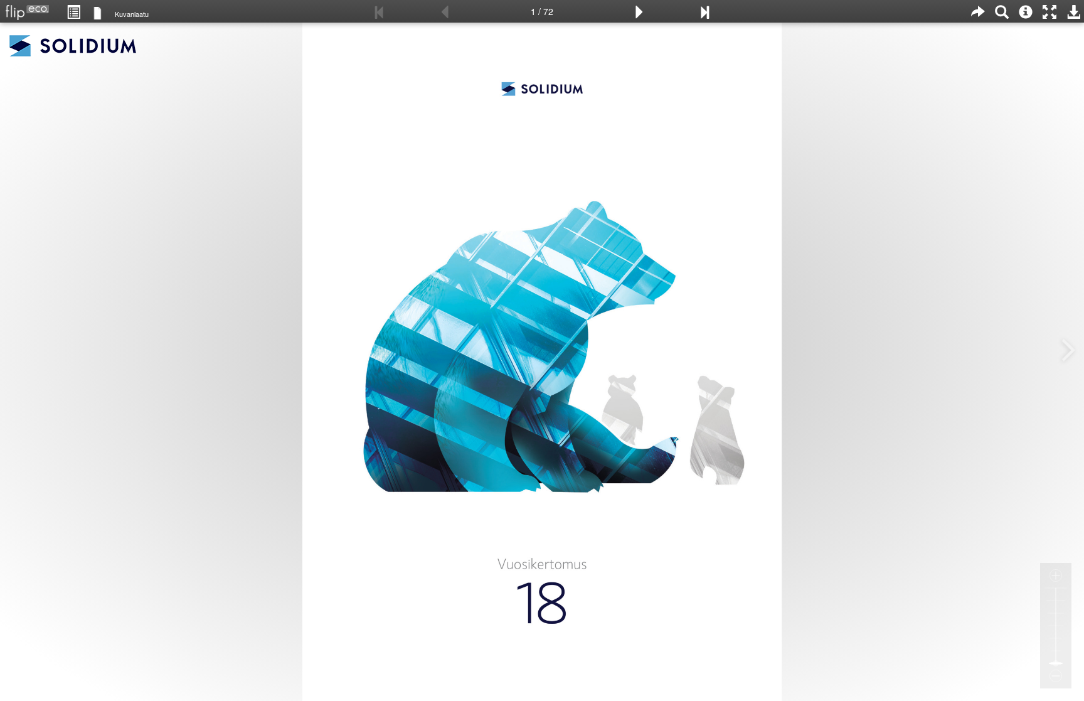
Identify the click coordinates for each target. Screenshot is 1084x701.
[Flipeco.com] (24, 9)
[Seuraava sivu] (639, 11)
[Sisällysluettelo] (73, 11)
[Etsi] (1001, 11)
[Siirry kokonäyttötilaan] (1049, 11)
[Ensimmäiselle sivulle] (379, 11)
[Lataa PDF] (1073, 11)
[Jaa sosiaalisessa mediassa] (978, 11)
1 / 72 (542, 11)
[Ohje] (1025, 11)
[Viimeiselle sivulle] (704, 11)
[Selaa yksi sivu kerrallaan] (98, 12)
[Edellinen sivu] (444, 11)
